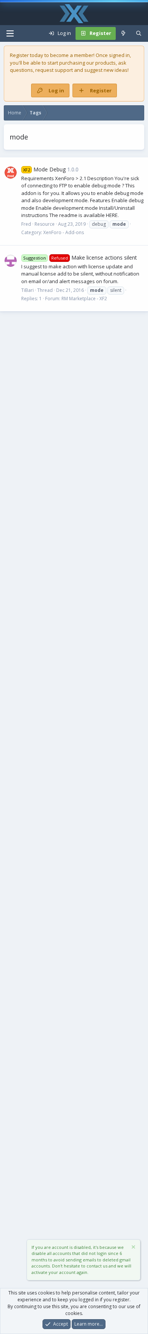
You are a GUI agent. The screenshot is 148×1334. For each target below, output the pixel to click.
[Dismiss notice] (133, 1248)
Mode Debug (44, 169)
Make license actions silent (80, 257)
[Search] (138, 33)
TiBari (27, 290)
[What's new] (123, 33)
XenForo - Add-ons (63, 232)
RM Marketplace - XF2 (84, 298)
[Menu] (10, 33)
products (105, 62)
